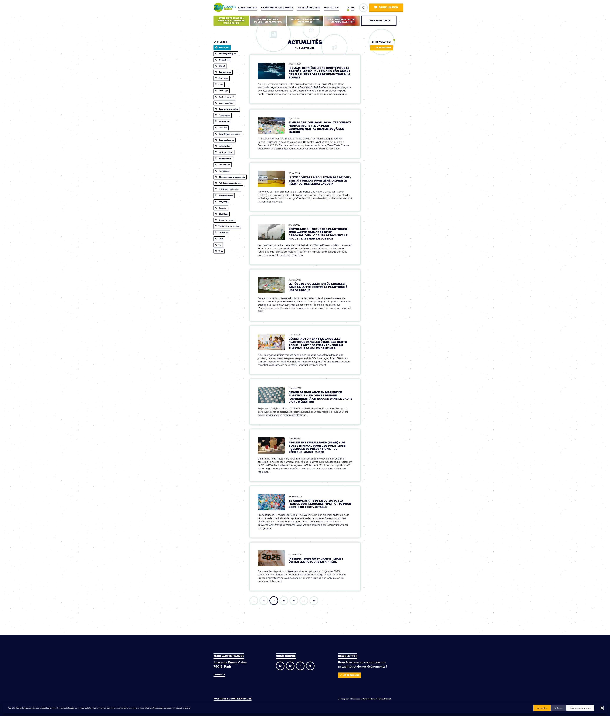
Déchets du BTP (226, 97)
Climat (221, 66)
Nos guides (223, 171)
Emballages (224, 115)
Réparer (222, 208)
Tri (219, 245)
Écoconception (225, 103)
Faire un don (388, 7)
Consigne (223, 78)
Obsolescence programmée (231, 177)
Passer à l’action (308, 8)
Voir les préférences (580, 708)
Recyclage (223, 201)
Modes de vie (224, 158)
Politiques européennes (229, 183)
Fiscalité (222, 127)
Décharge (223, 90)
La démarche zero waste (277, 8)
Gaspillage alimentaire (229, 134)
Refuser (558, 708)
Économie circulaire (228, 109)
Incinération (224, 146)
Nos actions (224, 164)
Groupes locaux (226, 140)
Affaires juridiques (227, 53)
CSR (220, 84)
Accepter (542, 708)
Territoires (223, 232)
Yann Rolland (369, 699)
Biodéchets (223, 60)
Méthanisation (225, 152)
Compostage (224, 72)
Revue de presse (226, 220)
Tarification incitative (228, 226)
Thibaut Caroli (384, 699)
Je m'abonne (383, 47)
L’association (247, 8)
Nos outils (331, 8)
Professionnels (225, 195)
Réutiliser (223, 214)
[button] (601, 707)
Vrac (220, 251)
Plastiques (224, 47)
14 (313, 600)
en (352, 8)
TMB (220, 238)
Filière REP (223, 121)
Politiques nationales (228, 189)
